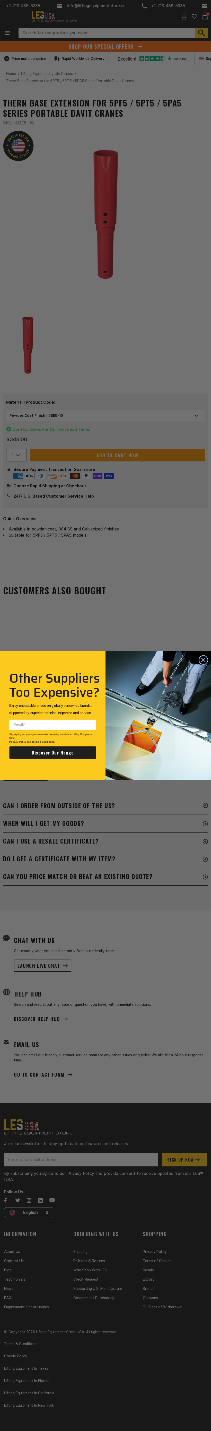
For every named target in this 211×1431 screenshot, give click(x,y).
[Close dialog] (203, 660)
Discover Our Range (53, 752)
